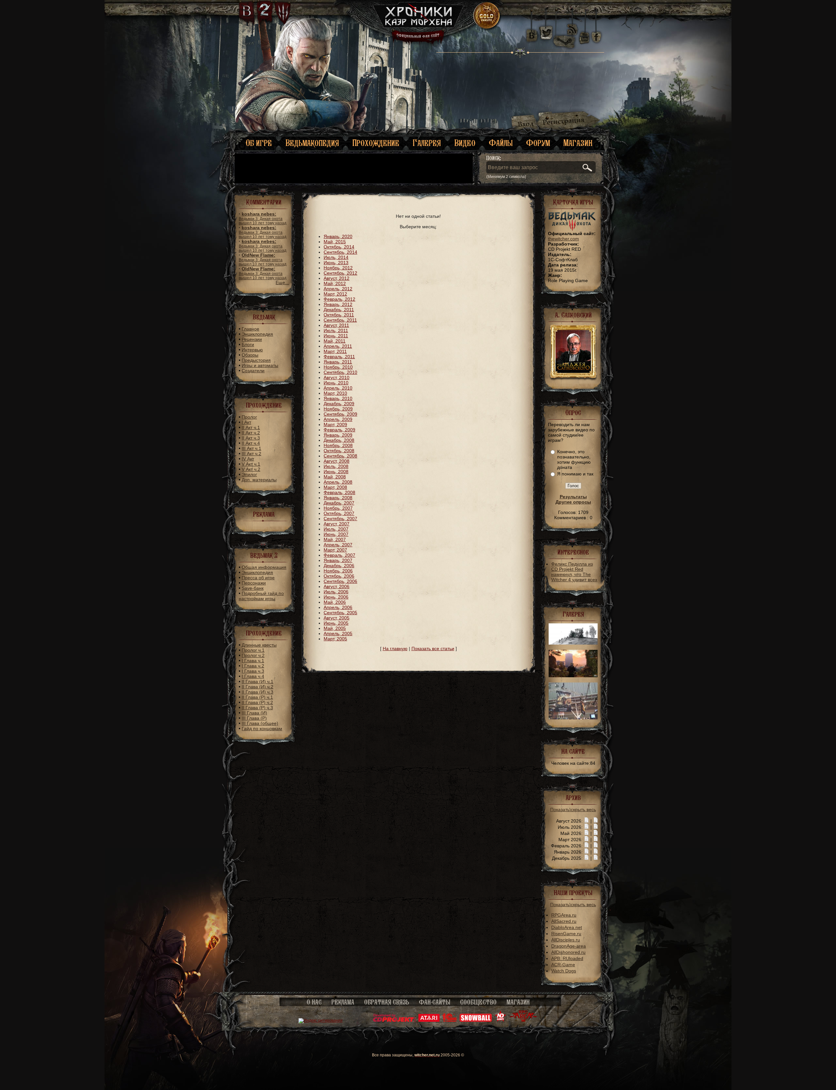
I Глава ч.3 (253, 671)
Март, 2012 (335, 294)
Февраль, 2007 (339, 555)
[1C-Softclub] (449, 1020)
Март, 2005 (335, 638)
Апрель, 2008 (338, 482)
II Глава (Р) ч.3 (257, 707)
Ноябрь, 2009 (338, 408)
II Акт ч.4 (251, 443)
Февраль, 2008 (339, 492)
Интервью (252, 349)
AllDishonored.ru (568, 952)
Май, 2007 (335, 539)
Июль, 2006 (336, 591)
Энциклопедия (257, 334)
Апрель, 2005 (338, 633)
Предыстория (256, 360)
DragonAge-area (568, 946)
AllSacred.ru (563, 921)
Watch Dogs (563, 970)
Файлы (501, 143)
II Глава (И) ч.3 (257, 692)
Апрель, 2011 (338, 346)
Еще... (282, 282)
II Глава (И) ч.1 (257, 681)
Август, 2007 (336, 523)
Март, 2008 (335, 487)
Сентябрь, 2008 (340, 455)
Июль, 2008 (336, 466)
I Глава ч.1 (253, 660)
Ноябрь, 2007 (338, 508)
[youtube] (584, 32)
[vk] (531, 32)
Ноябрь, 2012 (338, 267)
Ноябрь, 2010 (338, 367)
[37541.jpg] (573, 675)
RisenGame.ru (566, 933)
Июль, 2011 (336, 330)
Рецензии (252, 339)
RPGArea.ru (563, 915)
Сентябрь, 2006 (340, 581)
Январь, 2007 (338, 560)
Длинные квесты (259, 645)
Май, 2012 (335, 283)
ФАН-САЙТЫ (434, 1002)
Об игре (259, 143)
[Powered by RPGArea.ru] (523, 1020)
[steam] (565, 32)
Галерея (427, 143)
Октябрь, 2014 (339, 246)
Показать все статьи (432, 648)
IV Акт (248, 458)
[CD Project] (394, 1020)
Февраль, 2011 (339, 356)
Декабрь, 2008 (339, 440)
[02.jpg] (573, 643)
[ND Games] (500, 1020)
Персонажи (254, 582)
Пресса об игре (258, 577)
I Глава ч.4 (253, 676)
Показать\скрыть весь (573, 809)
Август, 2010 (336, 377)
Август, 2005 (336, 617)
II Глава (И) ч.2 (257, 686)
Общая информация (264, 567)
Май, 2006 (335, 602)
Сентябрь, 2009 (340, 414)
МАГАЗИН (518, 1002)
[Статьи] (595, 821)
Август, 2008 (336, 461)
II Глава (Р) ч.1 (257, 697)
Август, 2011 (336, 325)
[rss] (572, 25)
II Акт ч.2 (251, 432)
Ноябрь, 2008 (338, 445)
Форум (538, 143)
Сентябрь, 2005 (340, 612)
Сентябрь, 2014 (340, 252)
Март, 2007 (335, 550)
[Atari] (429, 1020)
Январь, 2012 (338, 304)
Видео (464, 143)
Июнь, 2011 (336, 335)
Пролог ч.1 (253, 650)
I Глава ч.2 (253, 665)
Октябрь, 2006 (339, 576)
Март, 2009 (335, 424)
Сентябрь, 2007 (340, 518)
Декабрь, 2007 (339, 502)
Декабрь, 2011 (339, 309)
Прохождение (375, 143)
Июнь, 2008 (336, 471)
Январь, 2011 (338, 361)
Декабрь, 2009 (339, 403)
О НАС (314, 1002)
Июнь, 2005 (336, 623)
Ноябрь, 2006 (338, 570)
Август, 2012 (336, 278)
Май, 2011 (335, 341)
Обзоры (250, 355)
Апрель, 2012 (338, 288)
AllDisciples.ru (565, 939)
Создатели (253, 370)
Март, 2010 (335, 393)
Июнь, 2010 (336, 382)
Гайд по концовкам (262, 728)
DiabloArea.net (566, 927)
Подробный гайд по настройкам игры (261, 596)
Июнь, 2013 (336, 262)
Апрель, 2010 (338, 388)
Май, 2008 (335, 476)
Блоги (248, 344)
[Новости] (586, 821)
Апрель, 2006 (338, 607)
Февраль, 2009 (339, 429)
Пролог (249, 417)
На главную (395, 648)
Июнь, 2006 (336, 597)
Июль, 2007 (336, 529)
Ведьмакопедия (312, 143)
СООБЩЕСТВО (478, 1002)
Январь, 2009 (338, 435)
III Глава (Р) (254, 718)
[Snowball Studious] (475, 1020)
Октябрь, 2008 (339, 450)
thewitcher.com (563, 238)
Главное (250, 328)
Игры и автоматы (260, 365)
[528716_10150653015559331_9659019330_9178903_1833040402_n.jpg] (573, 717)
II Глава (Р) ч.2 (257, 702)
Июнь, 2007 (336, 534)
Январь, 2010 (338, 398)
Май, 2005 (335, 628)
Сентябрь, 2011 (340, 320)
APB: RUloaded (567, 958)
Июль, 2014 (336, 257)
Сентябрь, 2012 (340, 273)
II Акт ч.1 (251, 427)
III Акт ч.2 (251, 453)
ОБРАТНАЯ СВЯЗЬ (386, 1002)
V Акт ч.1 (251, 464)
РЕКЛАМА (342, 1002)
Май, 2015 (335, 241)
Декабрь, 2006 (339, 565)
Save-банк (253, 588)
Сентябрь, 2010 (340, 372)
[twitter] (545, 32)
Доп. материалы (259, 479)
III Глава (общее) (260, 723)
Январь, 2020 (338, 236)
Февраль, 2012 (339, 299)
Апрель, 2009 (338, 419)
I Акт (246, 422)
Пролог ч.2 (253, 655)
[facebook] (596, 32)
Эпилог (249, 474)
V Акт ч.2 (251, 469)
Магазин (577, 143)
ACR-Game (563, 964)
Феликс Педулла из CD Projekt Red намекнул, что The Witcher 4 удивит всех (574, 571)
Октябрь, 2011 (339, 314)
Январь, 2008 (338, 497)
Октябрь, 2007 (339, 513)
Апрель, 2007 (338, 544)
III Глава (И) (254, 712)
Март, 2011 (335, 351)
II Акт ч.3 (251, 438)
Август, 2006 (336, 586)
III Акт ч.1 (251, 448)
